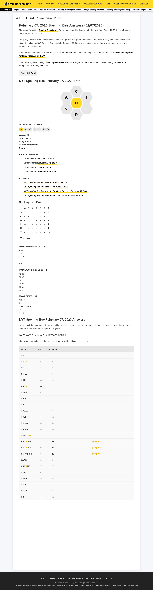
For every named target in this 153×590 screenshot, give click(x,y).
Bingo (22, 148)
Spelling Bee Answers (35, 18)
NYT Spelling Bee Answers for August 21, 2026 (46, 187)
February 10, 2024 (45, 158)
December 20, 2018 (47, 172)
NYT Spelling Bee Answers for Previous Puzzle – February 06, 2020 (55, 191)
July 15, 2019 (44, 167)
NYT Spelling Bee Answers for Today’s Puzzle (45, 182)
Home (21, 18)
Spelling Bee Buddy (48, 30)
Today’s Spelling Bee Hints (93, 10)
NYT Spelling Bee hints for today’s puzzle (67, 62)
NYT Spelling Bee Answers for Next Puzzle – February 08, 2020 (53, 195)
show (32, 73)
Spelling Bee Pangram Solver (69, 10)
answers (69, 53)
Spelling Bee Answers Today (26, 10)
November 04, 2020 (47, 163)
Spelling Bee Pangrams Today (118, 10)
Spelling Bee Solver (47, 10)
